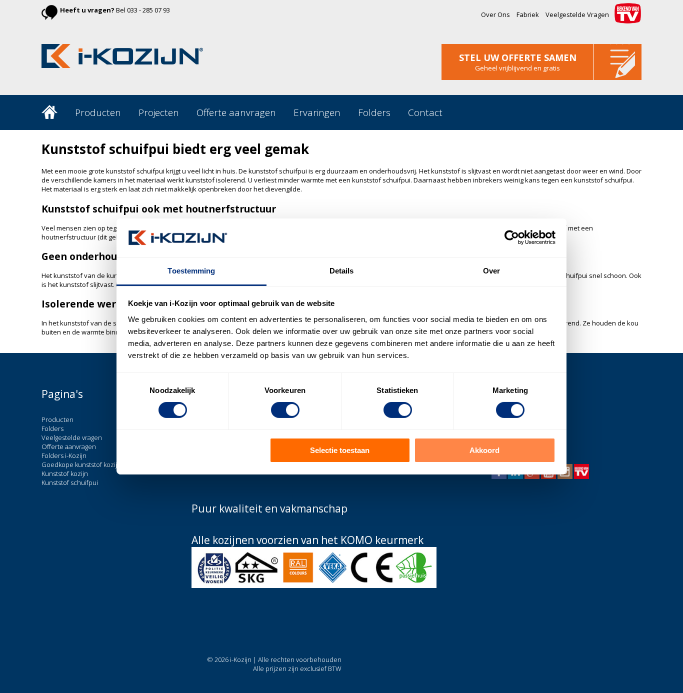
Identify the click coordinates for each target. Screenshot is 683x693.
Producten (98, 112)
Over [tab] (491, 270)
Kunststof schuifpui (70, 482)
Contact (425, 112)
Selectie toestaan (340, 450)
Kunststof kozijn (65, 473)
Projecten (158, 112)
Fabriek (527, 14)
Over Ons (495, 14)
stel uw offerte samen (517, 58)
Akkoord (485, 450)
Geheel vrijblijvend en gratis (517, 68)
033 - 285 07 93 (148, 10)
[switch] (285, 410)
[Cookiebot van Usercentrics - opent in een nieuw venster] (512, 237)
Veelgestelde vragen (72, 437)
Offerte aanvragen (236, 112)
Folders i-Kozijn (64, 455)
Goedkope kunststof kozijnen (85, 464)
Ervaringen (317, 112)
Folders (374, 112)
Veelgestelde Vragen (577, 14)
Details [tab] (342, 270)
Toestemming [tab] (191, 270)
